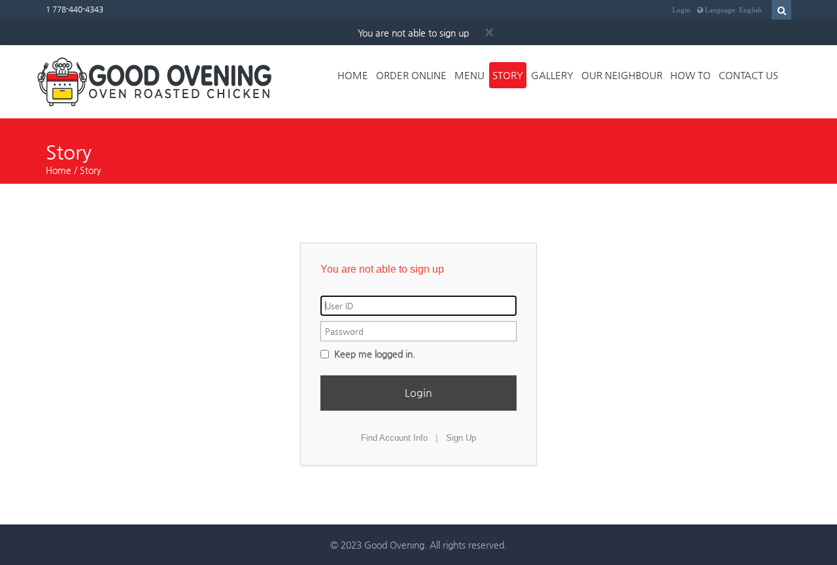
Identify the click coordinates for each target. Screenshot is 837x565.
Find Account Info (394, 438)
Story (507, 74)
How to (690, 74)
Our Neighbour (621, 74)
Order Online (411, 74)
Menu (469, 74)
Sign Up (461, 438)
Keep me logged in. (373, 354)
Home (352, 74)
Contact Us (748, 74)
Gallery (552, 74)
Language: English (732, 10)
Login (681, 10)
